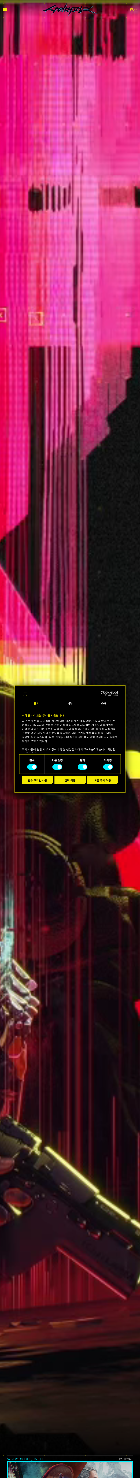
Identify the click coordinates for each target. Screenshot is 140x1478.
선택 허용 (70, 780)
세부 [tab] (70, 703)
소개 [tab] (103, 703)
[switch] (57, 767)
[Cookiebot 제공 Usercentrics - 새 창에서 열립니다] (103, 693)
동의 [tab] (36, 703)
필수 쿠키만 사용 (37, 780)
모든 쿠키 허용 (102, 780)
